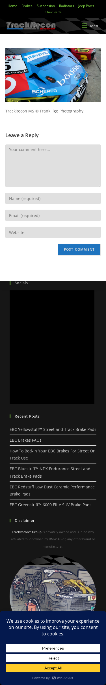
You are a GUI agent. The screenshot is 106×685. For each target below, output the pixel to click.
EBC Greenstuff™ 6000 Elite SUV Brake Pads (51, 504)
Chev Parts (53, 12)
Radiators (66, 5)
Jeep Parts (86, 5)
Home (12, 5)
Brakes (27, 5)
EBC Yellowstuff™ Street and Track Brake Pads (53, 429)
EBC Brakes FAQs (26, 440)
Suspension (46, 5)
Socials (21, 282)
